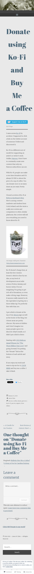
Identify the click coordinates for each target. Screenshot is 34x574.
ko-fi (9, 403)
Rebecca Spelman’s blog (15, 198)
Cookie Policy (9, 566)
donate (19, 401)
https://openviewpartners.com (15, 263)
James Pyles (11, 398)
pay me (13, 403)
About (16, 315)
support (18, 403)
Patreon (15, 158)
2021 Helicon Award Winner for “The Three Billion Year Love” (16, 343)
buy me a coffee (12, 401)
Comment (24, 500)
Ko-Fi (18, 133)
